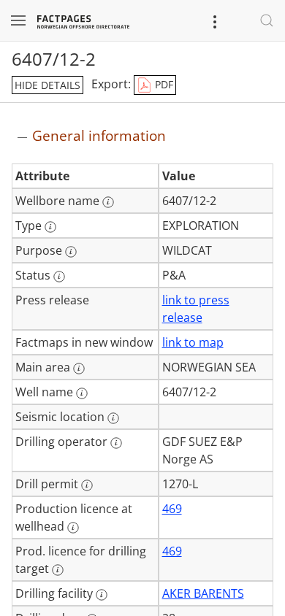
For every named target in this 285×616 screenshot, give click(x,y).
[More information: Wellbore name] (108, 202)
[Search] (266, 20)
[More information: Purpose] (71, 252)
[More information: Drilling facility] (101, 595)
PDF (162, 84)
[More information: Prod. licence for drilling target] (58, 570)
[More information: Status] (59, 276)
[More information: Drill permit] (87, 485)
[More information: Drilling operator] (116, 443)
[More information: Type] (50, 227)
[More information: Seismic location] (113, 418)
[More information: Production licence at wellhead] (73, 528)
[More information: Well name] (82, 393)
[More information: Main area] (79, 368)
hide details (47, 85)
